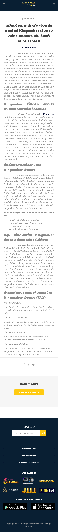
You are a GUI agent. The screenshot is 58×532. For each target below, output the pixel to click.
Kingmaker (48, 114)
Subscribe (43, 433)
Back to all (30, 19)
